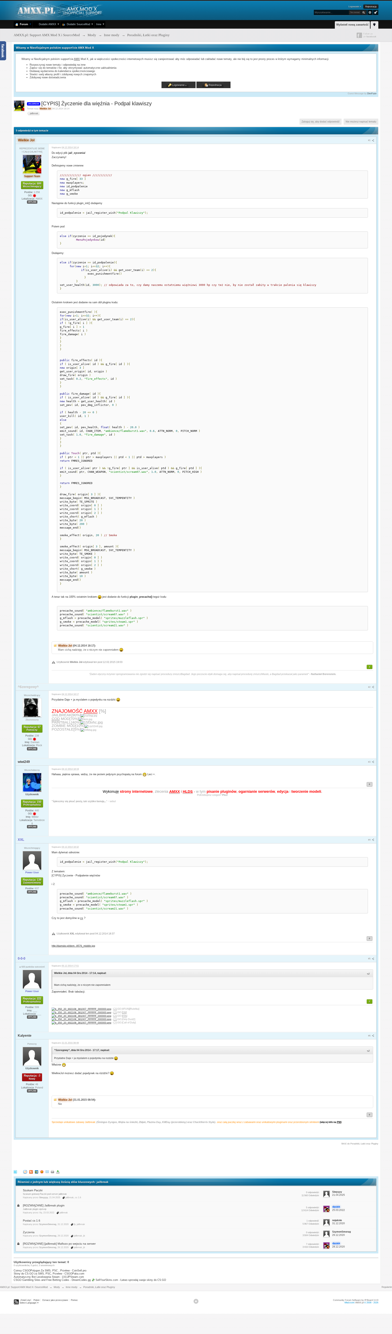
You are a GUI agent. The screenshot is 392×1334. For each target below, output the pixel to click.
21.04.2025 (338, 1195)
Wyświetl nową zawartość (352, 24)
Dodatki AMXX (46, 24)
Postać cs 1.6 (31, 1220)
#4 (369, 840)
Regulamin (387, 1287)
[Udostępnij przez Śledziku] (36, 1171)
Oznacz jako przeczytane (55, 1300)
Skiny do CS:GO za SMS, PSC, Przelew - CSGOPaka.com (49, 1273)
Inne (98, 24)
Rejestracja (370, 6)
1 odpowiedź (312, 1220)
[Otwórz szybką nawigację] (374, 24)
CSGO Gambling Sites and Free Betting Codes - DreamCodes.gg (52, 1279)
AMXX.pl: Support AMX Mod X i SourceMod (24, 1287)
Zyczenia (29, 1232)
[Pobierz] (57, 1171)
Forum (23, 24)
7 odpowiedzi (312, 1244)
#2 (369, 687)
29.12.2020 (338, 1235)
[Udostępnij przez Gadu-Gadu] (41, 1171)
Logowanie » (355, 6)
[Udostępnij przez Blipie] (31, 1171)
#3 (369, 762)
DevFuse (371, 93)
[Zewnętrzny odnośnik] (81, 1008)
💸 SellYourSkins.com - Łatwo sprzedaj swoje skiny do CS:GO (128, 1279)
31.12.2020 (338, 1223)
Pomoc (74, 1300)
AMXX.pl (359, 1302)
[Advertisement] (88, 1157)
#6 (369, 1035)
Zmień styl (25, 1300)
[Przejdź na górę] (196, 1301)
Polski (36, 1300)
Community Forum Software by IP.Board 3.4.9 (355, 1300)
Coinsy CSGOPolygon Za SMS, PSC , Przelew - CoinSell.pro (50, 1270)
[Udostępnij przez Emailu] (47, 1171)
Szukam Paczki (32, 1190)
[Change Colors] (375, 12)
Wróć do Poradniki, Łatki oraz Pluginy (359, 1143)
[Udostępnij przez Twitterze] (15, 1171)
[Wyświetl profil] (32, 164)
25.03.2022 (338, 1210)
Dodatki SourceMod (77, 24)
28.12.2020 (338, 1246)
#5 (369, 958)
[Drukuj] (52, 1171)
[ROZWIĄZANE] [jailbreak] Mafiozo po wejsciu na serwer (59, 1243)
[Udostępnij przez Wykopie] (25, 1171)
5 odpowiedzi (312, 1207)
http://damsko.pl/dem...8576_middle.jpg (73, 945)
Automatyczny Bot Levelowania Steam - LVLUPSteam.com (49, 1276)
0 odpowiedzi (312, 1192)
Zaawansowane (370, 12)
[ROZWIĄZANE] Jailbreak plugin (44, 1205)
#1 (369, 140)
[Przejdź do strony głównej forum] (59, 10)
